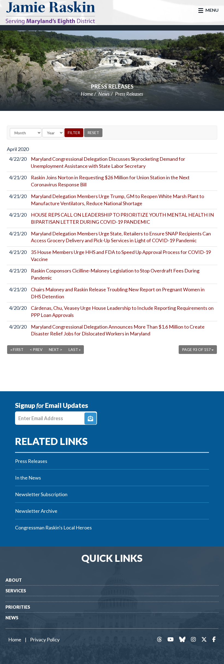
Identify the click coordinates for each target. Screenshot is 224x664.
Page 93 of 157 (196, 349)
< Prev (36, 349)
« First (16, 349)
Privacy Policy (45, 639)
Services (15, 590)
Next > (55, 349)
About (13, 580)
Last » (75, 349)
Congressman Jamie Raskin (56, 12)
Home (87, 94)
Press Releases (112, 86)
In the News (28, 478)
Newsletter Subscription (41, 494)
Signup (90, 418)
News (104, 94)
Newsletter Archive (36, 511)
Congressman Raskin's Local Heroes (53, 527)
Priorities (17, 607)
